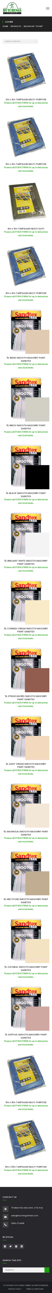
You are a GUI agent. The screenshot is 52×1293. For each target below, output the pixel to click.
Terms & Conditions (35, 1289)
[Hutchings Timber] (12, 8)
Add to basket (26, 94)
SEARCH (46, 1270)
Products (16, 26)
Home (5, 26)
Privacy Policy (14, 1289)
